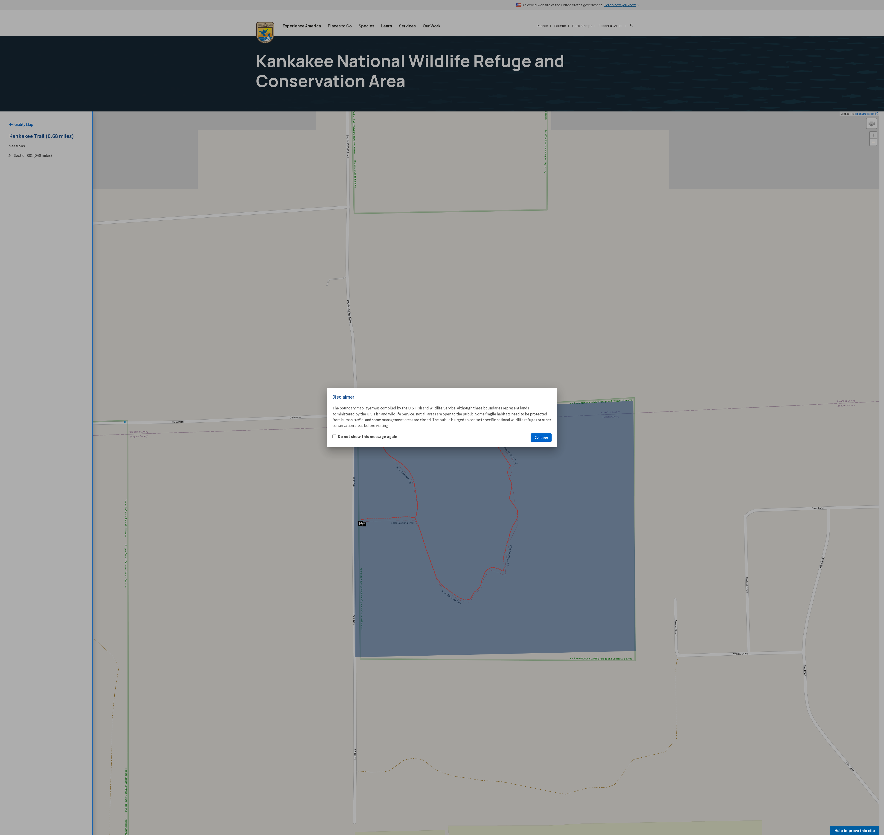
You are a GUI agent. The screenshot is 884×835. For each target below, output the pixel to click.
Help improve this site (855, 830)
